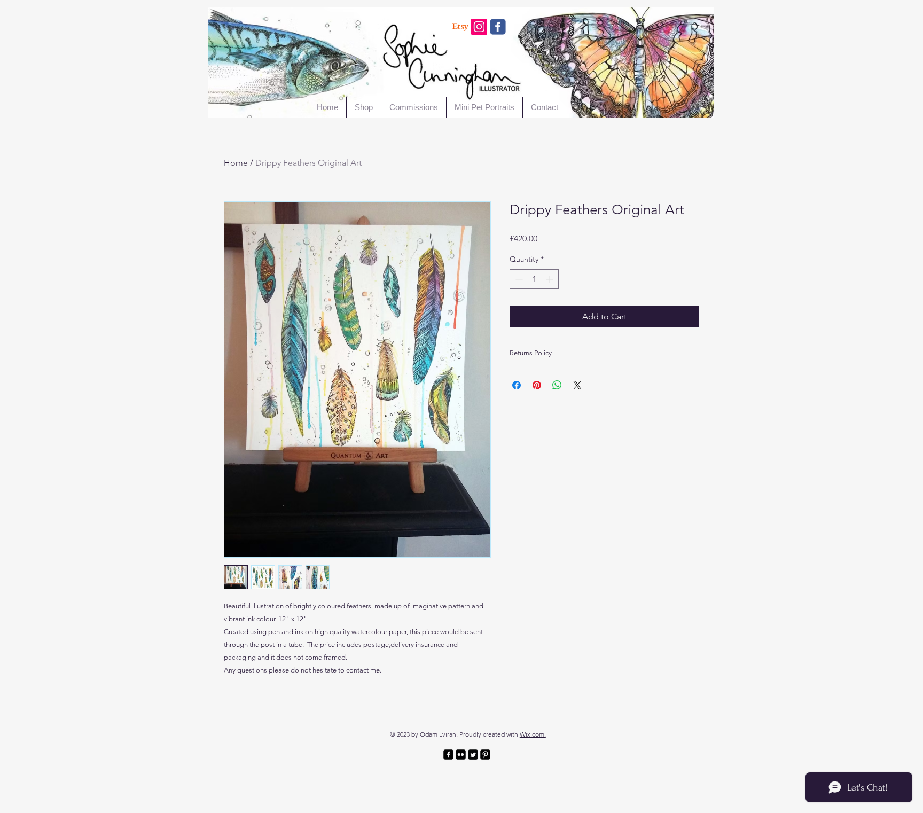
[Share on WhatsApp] (557, 385)
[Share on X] (577, 385)
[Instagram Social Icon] (479, 27)
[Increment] (550, 279)
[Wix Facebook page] (498, 27)
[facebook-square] (448, 754)
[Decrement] (518, 279)
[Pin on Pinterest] (536, 385)
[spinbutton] (534, 279)
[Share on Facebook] (516, 385)
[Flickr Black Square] (461, 754)
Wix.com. (533, 734)
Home (236, 163)
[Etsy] (460, 27)
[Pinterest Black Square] (485, 754)
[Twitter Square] (473, 754)
